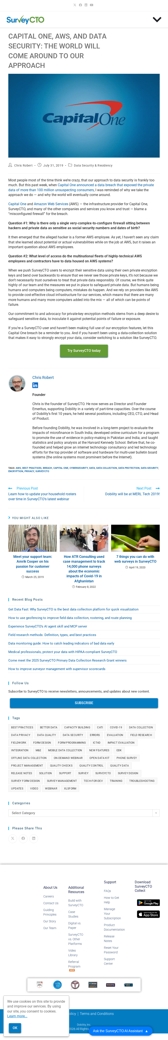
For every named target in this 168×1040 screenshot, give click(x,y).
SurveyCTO (42, 471)
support (65, 773)
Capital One (17, 204)
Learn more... (17, 1016)
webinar (51, 788)
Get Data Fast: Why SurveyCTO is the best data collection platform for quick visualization (73, 609)
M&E (38, 750)
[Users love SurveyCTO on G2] (39, 985)
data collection (106, 468)
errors (95, 735)
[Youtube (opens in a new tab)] (92, 5)
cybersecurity (79, 468)
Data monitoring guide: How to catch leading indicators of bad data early (61, 643)
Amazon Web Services (51, 204)
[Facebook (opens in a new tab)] (80, 5)
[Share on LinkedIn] (33, 838)
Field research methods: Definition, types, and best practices (52, 635)
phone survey (127, 758)
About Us (50, 887)
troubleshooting (141, 780)
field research (141, 735)
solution (45, 773)
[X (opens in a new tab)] (75, 5)
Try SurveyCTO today (84, 351)
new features (99, 750)
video (34, 788)
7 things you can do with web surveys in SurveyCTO (135, 559)
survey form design (25, 780)
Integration (19, 750)
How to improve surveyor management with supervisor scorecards (56, 669)
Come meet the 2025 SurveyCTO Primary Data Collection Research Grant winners (67, 660)
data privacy (20, 735)
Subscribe (84, 703)
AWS (18, 468)
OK (15, 1028)
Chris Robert (23, 165)
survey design (128, 773)
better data (48, 727)
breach (47, 468)
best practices (32, 468)
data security (149, 468)
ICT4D (97, 742)
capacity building (77, 727)
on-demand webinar (68, 758)
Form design (42, 742)
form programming (72, 742)
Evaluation (115, 735)
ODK (119, 750)
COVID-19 (116, 727)
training (116, 780)
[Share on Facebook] (23, 838)
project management (27, 765)
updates (17, 788)
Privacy (29, 471)
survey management (62, 780)
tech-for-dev (93, 780)
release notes (21, 773)
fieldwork (18, 742)
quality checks (61, 765)
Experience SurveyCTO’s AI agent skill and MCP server (47, 626)
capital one (60, 468)
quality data (119, 765)
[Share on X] (12, 838)
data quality (46, 735)
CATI (100, 727)
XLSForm (70, 788)
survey (83, 773)
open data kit (99, 758)
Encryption (15, 471)
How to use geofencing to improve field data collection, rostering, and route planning (70, 618)
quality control (91, 765)
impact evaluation (121, 742)
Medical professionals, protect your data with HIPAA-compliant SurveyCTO (62, 652)
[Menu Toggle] (157, 20)
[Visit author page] (17, 383)
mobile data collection (65, 750)
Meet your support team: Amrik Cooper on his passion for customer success (32, 564)
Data (92, 468)
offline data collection (29, 758)
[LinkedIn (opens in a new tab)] (86, 5)
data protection (129, 468)
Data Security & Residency (93, 165)
